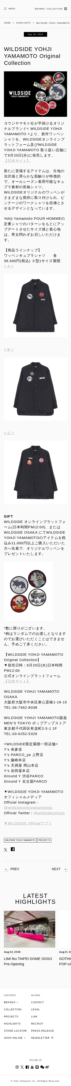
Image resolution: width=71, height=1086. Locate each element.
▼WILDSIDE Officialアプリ (28, 823)
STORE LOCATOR (15, 1030)
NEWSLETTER (40, 1038)
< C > (9, 433)
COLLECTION (12, 1009)
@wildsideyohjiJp (49, 813)
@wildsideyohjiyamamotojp (28, 808)
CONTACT (37, 1002)
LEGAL (35, 1009)
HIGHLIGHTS (12, 1023)
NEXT (56, 869)
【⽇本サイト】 (17, 681)
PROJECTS (44, 840)
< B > (9, 350)
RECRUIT (37, 1023)
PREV (14, 869)
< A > (9, 266)
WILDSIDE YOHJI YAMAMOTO (20, 840)
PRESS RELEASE (42, 1030)
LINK (34, 1016)
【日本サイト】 (17, 161)
